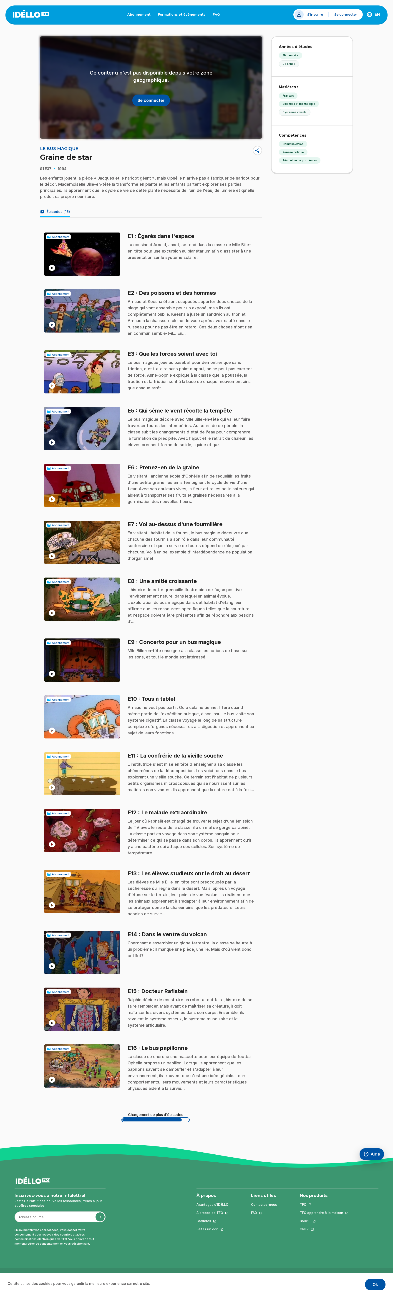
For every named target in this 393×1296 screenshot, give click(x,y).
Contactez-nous (264, 1204)
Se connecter (345, 15)
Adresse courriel (29, 1219)
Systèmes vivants (295, 112)
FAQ (218, 15)
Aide (373, 1155)
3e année (289, 63)
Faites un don (212, 1229)
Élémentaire (290, 55)
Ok (375, 1284)
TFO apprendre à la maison (321, 1213)
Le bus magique (59, 148)
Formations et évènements (181, 15)
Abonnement (139, 15)
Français (288, 95)
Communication (292, 144)
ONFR (321, 1229)
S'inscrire (315, 15)
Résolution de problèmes (299, 160)
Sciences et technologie (298, 103)
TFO (321, 1204)
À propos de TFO (212, 1213)
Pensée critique (293, 152)
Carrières (212, 1221)
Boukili (321, 1221)
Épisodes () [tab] (55, 211)
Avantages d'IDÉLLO (212, 1204)
